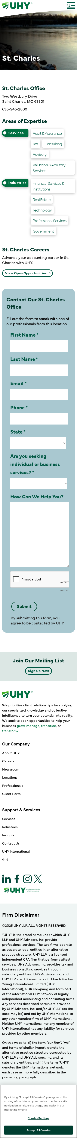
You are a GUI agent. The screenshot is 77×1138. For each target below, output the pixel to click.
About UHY (11, 752)
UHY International (16, 851)
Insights (8, 835)
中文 (5, 859)
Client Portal (12, 793)
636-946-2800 (14, 109)
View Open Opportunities (26, 273)
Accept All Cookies (38, 1130)
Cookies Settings (38, 1118)
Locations (10, 777)
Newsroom (10, 769)
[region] (38, 1111)
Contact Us (11, 843)
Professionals (12, 785)
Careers (8, 761)
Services (8, 818)
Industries (10, 826)
